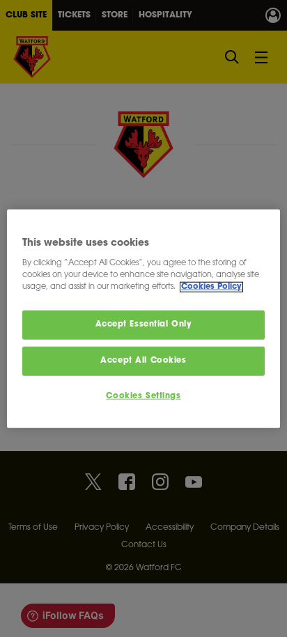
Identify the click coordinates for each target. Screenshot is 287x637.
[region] (143, 318)
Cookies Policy (211, 287)
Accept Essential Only (143, 325)
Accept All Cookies (143, 361)
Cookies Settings (143, 396)
